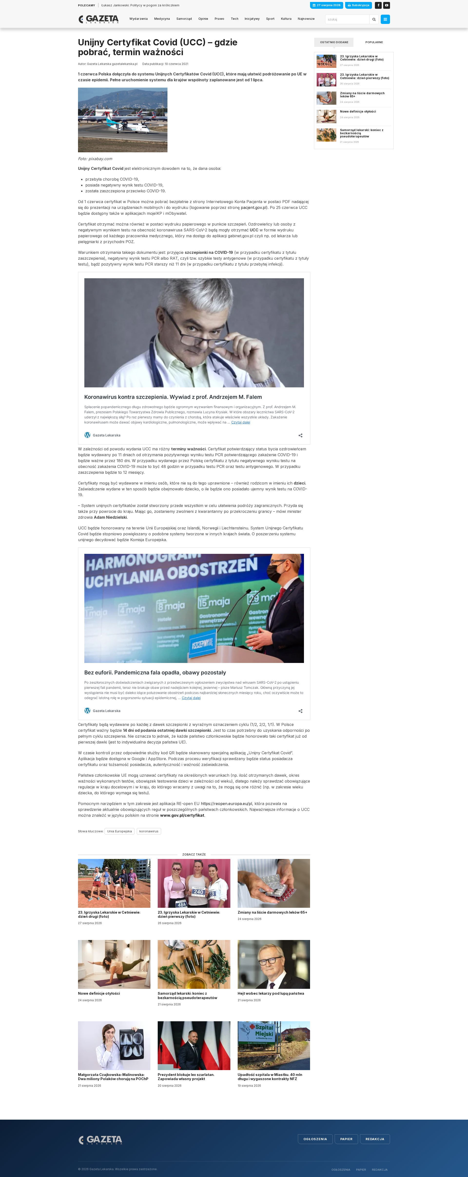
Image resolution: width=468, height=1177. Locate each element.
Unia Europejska (119, 831)
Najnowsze (306, 19)
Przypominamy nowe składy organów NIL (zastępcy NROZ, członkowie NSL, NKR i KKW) (167, 5)
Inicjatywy (252, 19)
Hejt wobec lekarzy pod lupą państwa (271, 993)
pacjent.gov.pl (253, 207)
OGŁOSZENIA (341, 1169)
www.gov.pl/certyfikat (182, 815)
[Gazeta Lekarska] (98, 19)
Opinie (203, 19)
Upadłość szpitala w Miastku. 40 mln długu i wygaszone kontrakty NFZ (270, 1077)
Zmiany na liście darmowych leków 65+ (273, 912)
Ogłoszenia (315, 1139)
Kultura (286, 19)
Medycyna (162, 19)
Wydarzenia (138, 19)
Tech (235, 19)
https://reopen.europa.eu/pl (226, 803)
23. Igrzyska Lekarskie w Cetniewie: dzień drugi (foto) (109, 914)
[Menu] (385, 19)
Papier (346, 1139)
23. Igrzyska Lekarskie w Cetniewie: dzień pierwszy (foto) (189, 914)
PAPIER (361, 1169)
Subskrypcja (360, 5)
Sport (270, 19)
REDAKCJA (380, 1169)
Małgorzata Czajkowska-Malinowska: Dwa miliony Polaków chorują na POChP (113, 1077)
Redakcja (375, 1139)
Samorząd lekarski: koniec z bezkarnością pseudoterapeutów (188, 995)
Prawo (219, 19)
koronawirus (148, 831)
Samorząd (184, 19)
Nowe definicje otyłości (99, 993)
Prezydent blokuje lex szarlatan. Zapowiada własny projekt (186, 1077)
